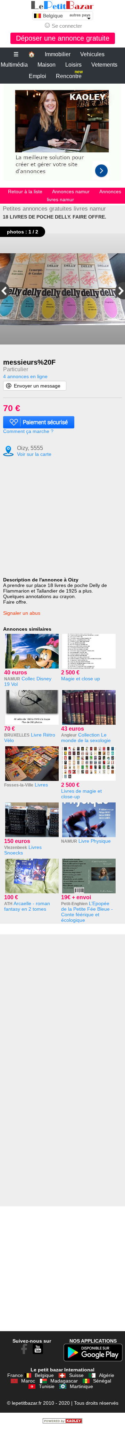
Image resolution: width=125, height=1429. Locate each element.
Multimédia (14, 65)
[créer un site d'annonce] (62, 1421)
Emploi (37, 76)
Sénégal (102, 1381)
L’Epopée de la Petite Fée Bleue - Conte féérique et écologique (87, 912)
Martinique (81, 1386)
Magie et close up (80, 678)
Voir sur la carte (34, 454)
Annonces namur (71, 191)
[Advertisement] (62, 136)
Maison (47, 65)
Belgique (44, 1375)
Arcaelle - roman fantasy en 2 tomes (27, 906)
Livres (41, 785)
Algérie (106, 1375)
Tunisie (47, 1386)
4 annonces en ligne (25, 376)
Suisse (76, 1375)
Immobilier (57, 54)
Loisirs (73, 65)
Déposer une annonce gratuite (62, 38)
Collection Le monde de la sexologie (86, 737)
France (15, 1375)
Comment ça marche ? (28, 431)
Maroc (28, 1381)
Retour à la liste (25, 191)
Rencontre (69, 74)
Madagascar (64, 1381)
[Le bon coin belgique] (62, 5)
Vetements (104, 65)
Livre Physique (94, 841)
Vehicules (92, 54)
